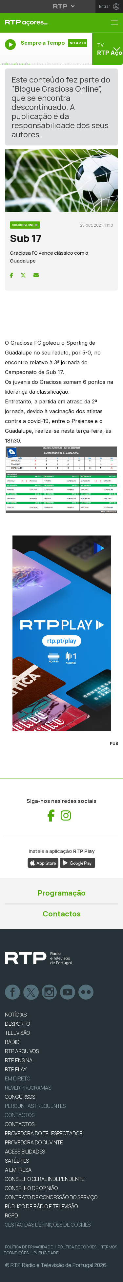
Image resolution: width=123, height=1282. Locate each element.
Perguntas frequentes (35, 1105)
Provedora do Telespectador (44, 1133)
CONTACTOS (19, 1124)
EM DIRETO (17, 1078)
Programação (61, 893)
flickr (86, 992)
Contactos (62, 914)
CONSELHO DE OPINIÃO (31, 1188)
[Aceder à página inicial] (41, 23)
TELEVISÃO (17, 1032)
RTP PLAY (16, 1069)
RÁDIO (12, 1042)
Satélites (17, 1160)
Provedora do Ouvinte (34, 1142)
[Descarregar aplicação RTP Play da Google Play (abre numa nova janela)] (77, 862)
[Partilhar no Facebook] (11, 275)
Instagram (49, 992)
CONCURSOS (20, 1096)
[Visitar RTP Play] (61, 633)
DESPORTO (17, 1023)
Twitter (31, 992)
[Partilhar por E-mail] (36, 275)
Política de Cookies (77, 1247)
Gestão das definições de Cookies (48, 1224)
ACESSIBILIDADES (25, 1151)
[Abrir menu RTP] (61, 6)
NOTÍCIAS (16, 1014)
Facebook (13, 992)
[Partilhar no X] (23, 275)
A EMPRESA (18, 1169)
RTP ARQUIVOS (22, 1051)
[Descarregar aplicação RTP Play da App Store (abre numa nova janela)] (43, 862)
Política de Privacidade (29, 1247)
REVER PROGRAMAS (28, 1087)
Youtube (68, 992)
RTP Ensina (18, 1060)
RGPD (11, 1215)
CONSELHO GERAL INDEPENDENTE (45, 1179)
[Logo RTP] (38, 958)
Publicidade (45, 1253)
